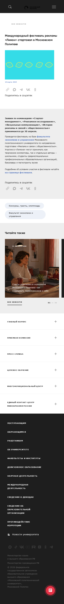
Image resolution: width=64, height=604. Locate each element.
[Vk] (21, 547)
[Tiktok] (16, 547)
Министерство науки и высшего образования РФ (21, 557)
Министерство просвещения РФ (23, 563)
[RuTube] (33, 547)
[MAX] (10, 547)
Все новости (18, 24)
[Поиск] (10, 6)
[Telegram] (51, 547)
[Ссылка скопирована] (7, 89)
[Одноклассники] (45, 547)
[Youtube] (27, 547)
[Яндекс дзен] (39, 547)
